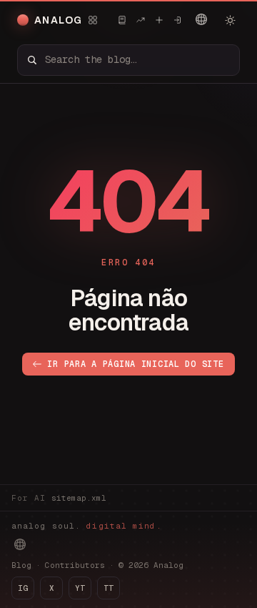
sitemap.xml (78, 498)
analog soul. (86, 526)
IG (23, 588)
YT (80, 588)
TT (109, 588)
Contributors (75, 565)
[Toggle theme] (230, 20)
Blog (21, 565)
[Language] (201, 19)
